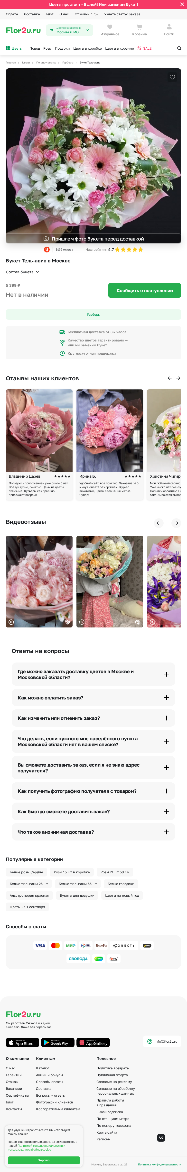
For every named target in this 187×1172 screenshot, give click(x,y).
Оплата (12, 14)
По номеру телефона (113, 1125)
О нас (64, 14)
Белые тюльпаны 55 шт (78, 884)
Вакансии (14, 1088)
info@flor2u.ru (166, 1041)
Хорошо (44, 1160)
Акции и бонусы (49, 1075)
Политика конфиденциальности (159, 1164)
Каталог (42, 1068)
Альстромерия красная (29, 895)
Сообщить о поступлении (145, 290)
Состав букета (20, 271)
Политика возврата (112, 1068)
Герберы (93, 314)
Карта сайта (106, 1132)
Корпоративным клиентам (58, 1109)
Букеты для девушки (77, 895)
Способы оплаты (49, 1082)
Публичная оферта (112, 1075)
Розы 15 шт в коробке (72, 872)
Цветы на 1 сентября (27, 907)
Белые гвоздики (121, 884)
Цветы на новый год (122, 895)
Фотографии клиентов (54, 1102)
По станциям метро (112, 1119)
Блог (50, 14)
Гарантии (14, 1075)
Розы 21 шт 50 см (115, 872)
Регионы (103, 1139)
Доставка (32, 14)
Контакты (14, 1109)
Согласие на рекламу (114, 1082)
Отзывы (86, 14)
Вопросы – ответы (50, 1095)
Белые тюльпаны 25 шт (29, 884)
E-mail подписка (109, 1112)
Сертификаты (17, 1095)
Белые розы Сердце (26, 872)
